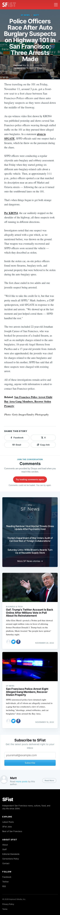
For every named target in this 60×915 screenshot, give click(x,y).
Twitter (5, 881)
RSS (4, 886)
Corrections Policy (10, 859)
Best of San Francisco (12, 831)
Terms (4, 909)
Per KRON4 (11, 213)
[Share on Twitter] (13, 641)
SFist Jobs (7, 826)
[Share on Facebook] (18, 641)
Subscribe (30, 762)
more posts (22, 781)
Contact (5, 863)
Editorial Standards (10, 854)
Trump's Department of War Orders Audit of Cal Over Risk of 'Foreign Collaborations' (30, 539)
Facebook (6, 877)
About (5, 845)
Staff (4, 849)
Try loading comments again (30, 479)
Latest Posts (8, 822)
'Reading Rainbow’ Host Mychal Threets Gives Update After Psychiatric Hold (30, 528)
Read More (49, 780)
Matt (36, 15)
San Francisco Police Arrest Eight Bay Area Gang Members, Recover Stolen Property (28, 401)
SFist (7, 799)
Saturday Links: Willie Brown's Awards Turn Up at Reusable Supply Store (30, 551)
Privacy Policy (8, 904)
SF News (25, 15)
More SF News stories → (30, 561)
